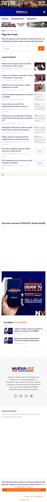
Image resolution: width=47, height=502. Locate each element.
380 (4, 71)
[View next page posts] (25, 346)
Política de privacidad (9, 411)
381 (4, 168)
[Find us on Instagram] (26, 396)
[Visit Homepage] (22, 12)
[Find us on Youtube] (31, 396)
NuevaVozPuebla (8, 109)
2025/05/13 (18, 333)
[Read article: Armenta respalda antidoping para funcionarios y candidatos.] (39, 97)
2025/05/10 (18, 343)
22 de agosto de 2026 (20, 153)
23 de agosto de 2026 (9, 123)
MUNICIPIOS (31, 19)
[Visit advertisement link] (23, 4)
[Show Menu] (44, 12)
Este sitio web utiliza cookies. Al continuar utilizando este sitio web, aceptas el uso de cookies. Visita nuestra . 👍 (24, 490)
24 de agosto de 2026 (9, 80)
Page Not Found (12, 31)
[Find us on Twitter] (21, 396)
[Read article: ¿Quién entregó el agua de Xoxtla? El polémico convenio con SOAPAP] (8, 331)
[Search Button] (41, 48)
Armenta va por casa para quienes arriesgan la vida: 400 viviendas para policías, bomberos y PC (17, 118)
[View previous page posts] (21, 346)
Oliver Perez (7, 68)
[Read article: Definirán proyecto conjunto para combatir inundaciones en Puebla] (39, 88)
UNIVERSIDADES (17, 19)
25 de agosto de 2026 (20, 68)
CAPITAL (5, 19)
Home (3, 31)
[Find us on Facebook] (16, 396)
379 (22, 80)
